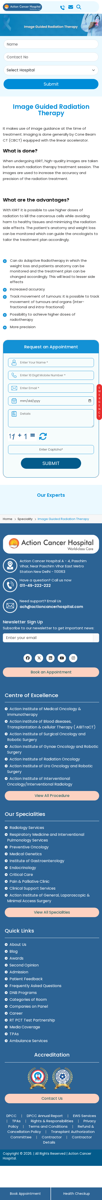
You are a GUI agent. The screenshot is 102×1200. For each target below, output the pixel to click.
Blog (13, 951)
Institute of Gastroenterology (36, 861)
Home (7, 519)
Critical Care (21, 874)
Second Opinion (24, 965)
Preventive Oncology (29, 847)
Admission (18, 972)
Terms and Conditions (48, 1126)
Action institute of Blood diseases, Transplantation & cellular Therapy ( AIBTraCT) (51, 724)
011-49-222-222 (35, 585)
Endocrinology (22, 867)
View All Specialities (52, 912)
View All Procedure (52, 795)
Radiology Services (26, 827)
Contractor (52, 1137)
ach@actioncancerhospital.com (51, 606)
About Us (17, 944)
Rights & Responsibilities (52, 1120)
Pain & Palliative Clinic (29, 881)
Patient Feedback (26, 979)
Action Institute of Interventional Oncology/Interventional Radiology (39, 781)
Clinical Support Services (32, 888)
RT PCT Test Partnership (32, 1020)
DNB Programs (23, 992)
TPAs (14, 1034)
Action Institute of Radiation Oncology (44, 759)
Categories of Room (28, 999)
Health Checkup (76, 1193)
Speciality (25, 519)
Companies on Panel (28, 1006)
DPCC (12, 1115)
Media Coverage (24, 1027)
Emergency (99, 402)
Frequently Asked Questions (35, 986)
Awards (16, 958)
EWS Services (84, 1115)
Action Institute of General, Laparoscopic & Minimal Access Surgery (48, 898)
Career (16, 1013)
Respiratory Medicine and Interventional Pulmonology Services (45, 837)
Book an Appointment (51, 672)
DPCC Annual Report (45, 1115)
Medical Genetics (25, 854)
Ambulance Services (28, 1041)
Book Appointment (25, 1193)
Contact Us (52, 1098)
